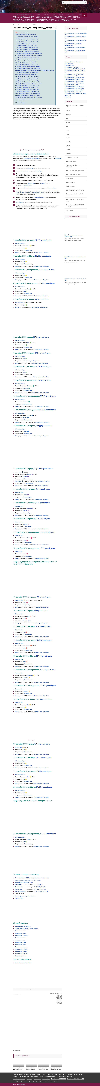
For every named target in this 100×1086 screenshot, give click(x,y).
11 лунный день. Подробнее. (41, 652)
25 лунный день (44, 367)
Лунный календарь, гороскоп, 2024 (74, 90)
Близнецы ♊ (30, 675)
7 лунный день (48, 548)
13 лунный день (49, 670)
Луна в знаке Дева (20, 942)
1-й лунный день (39, 481)
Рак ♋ (29, 705)
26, (40, 891)
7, (41, 884)
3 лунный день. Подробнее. (40, 499)
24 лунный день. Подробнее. (40, 363)
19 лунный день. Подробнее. (41, 252)
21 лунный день (48, 270)
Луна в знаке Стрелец (21, 949)
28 (37, 426)
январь (39, 14)
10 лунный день (44, 626)
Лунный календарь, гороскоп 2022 (74, 86)
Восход (17, 252)
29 (35, 469)
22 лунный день (48, 283)
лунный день (45, 426)
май (68, 14)
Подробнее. (47, 481)
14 (37, 699)
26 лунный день (44, 380)
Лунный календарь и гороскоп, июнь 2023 (30, 1068)
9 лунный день (42, 611)
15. (45, 887)
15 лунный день (45, 699)
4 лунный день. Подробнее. (40, 515)
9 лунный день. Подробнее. (40, 623)
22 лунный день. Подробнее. (41, 295)
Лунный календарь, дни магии (44, 17)
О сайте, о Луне (29, 19)
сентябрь (23, 16)
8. (42, 884)
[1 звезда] (24, 1000)
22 (34, 337)
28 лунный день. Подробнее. (41, 422)
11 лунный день (45, 640)
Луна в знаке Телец (20, 933)
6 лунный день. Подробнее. (41, 544)
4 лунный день (44, 503)
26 (41, 396)
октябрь (31, 16)
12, (40, 887)
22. (45, 889)
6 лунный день (48, 532)
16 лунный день (43, 744)
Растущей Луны (20, 192)
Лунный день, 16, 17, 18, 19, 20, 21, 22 (23, 20)
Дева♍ (29, 289)
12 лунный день (45, 656)
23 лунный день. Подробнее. (41, 349)
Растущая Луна (19, 492)
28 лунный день (49, 410)
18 (36, 240)
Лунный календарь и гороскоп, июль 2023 (43, 1068)
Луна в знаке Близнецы (21, 935)
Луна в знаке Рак (20, 937)
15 (35, 744)
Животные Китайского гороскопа (22, 17)
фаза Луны (58, 158)
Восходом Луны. (52, 188)
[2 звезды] (24, 1011)
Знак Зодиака (35, 158)
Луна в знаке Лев (20, 940)
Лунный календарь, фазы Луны (24, 882)
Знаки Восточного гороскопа (23, 962)
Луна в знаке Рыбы (20, 956)
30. (47, 891)
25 (36, 380)
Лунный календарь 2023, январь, (24, 878)
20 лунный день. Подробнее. (41, 266)
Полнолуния (28, 192)
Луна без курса (17, 19)
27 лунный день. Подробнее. (41, 406)
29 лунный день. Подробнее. (41, 436)
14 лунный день (49, 686)
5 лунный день (44, 519)
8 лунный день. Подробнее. (41, 607)
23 (36, 353)
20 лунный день (44, 256)
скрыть (25, 32)
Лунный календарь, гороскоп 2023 (74, 88)
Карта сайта (66, 20)
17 (37, 771)
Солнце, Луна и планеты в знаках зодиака (26, 928)
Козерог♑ (30, 474)
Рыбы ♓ (29, 538)
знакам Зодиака (39, 197)
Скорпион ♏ (30, 386)
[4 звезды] (24, 1033)
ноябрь (39, 16)
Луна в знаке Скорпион (22, 947)
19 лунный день (44, 240)
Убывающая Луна (20, 243)
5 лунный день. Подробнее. (40, 529)
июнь (73, 14)
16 (37, 758)
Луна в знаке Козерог (21, 951)
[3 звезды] (24, 1022)
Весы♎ (29, 342)
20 (40, 270)
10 (37, 640)
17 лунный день (45, 758)
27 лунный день (49, 396)
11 (37, 656)
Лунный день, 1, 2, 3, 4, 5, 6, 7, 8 (45, 19)
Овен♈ (29, 616)
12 (41, 670)
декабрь (47, 16)
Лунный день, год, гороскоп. (23, 926)
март (54, 14)
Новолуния (56, 191)
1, (34, 884)
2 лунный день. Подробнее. (40, 485)
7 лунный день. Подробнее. (41, 558)
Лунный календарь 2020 (71, 76)
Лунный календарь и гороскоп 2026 (23, 14)
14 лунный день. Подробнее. (41, 695)
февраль (46, 14)
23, (35, 891)
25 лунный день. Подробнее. (41, 376)
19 (36, 256)
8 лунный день (44, 597)
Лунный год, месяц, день (63, 17)
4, (38, 884)
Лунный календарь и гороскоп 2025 (74, 77)
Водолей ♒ (30, 508)
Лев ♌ (29, 245)
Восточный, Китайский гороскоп (73, 62)
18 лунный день (27, 250)
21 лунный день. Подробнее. (41, 280)
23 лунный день (42, 337)
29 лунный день (27, 479)
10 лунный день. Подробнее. (41, 636)
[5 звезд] (24, 1044)
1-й (38, 469)
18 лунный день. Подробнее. (41, 783)
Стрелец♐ (30, 415)
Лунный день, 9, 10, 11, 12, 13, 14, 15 (67, 19)
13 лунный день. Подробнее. (41, 682)
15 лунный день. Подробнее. (41, 711)
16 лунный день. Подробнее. (41, 754)
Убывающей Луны (38, 192)
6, (40, 884)
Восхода (42, 183)
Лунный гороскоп (73, 16)
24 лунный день (44, 353)
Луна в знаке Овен (20, 931)
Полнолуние (18, 747)
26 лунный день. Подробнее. (41, 392)
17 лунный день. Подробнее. (41, 767)
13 (41, 686)
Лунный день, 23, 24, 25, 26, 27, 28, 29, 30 (48, 20)
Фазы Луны (76, 17)
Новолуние (18, 472)
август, (24, 880)
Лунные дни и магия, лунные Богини (25, 896)
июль (80, 14)
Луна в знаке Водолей (21, 953)
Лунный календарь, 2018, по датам (74, 81)
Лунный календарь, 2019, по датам (74, 83)
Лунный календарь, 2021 (71, 84)
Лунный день (27, 158)
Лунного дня (30, 168)
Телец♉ (29, 645)
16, (34, 889)
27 (41, 410)
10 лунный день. (28, 650)
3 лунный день (43, 489)
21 (40, 283)
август (15, 16)
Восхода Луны (38, 171)
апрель (61, 14)
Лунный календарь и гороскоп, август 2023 (56, 1068)
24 (36, 367)
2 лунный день (47, 469)
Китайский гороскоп (58, 16)
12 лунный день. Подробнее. (41, 666)
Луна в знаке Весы (20, 944)
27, (42, 891)
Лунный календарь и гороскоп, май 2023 (18, 1068)
